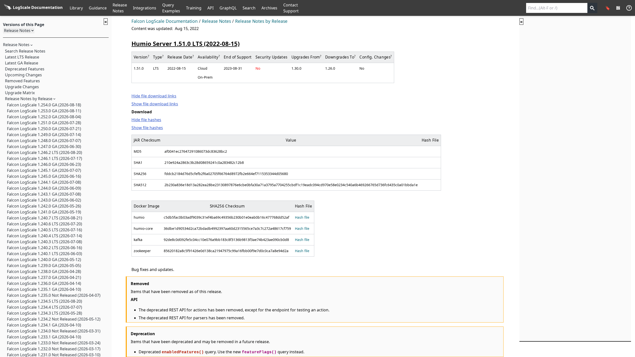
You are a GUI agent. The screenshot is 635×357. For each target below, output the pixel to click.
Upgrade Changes (22, 86)
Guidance (98, 8)
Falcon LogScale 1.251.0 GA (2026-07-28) (44, 122)
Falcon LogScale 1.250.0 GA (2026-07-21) (44, 128)
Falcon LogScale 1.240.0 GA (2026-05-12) (44, 259)
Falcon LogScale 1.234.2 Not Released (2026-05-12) (53, 319)
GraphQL (228, 8)
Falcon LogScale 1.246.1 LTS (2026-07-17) (44, 158)
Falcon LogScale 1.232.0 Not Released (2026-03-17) (53, 349)
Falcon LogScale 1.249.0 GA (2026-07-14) (44, 134)
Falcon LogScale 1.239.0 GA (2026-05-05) (44, 265)
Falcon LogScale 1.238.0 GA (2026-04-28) (44, 271)
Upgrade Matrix (20, 92)
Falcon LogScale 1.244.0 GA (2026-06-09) (44, 188)
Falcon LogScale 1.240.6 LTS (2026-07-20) (44, 224)
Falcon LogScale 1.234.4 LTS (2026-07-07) (44, 307)
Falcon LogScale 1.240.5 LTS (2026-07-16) (44, 230)
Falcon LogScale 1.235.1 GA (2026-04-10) (44, 289)
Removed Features (22, 81)
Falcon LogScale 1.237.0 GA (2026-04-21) (44, 277)
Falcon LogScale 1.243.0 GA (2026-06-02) (44, 200)
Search (249, 8)
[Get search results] (592, 8)
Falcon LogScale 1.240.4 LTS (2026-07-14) (44, 235)
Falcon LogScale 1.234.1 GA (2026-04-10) (44, 325)
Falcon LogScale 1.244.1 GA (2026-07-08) (44, 182)
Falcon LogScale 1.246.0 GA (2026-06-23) (44, 164)
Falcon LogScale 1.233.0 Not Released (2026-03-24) (53, 343)
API (210, 8)
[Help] (629, 8)
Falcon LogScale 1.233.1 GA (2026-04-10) (44, 337)
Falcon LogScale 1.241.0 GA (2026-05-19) (44, 212)
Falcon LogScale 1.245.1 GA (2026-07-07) (44, 170)
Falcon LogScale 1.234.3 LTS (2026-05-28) (44, 313)
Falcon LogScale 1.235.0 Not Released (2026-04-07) (53, 295)
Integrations (144, 8)
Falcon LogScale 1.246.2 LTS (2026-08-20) (44, 152)
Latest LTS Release (22, 57)
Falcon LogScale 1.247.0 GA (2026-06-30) (44, 146)
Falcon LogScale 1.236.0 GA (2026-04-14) (44, 283)
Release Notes (120, 8)
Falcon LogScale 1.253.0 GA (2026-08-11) (44, 111)
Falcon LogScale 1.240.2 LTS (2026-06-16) (44, 247)
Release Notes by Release (28, 98)
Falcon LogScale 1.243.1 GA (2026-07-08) (44, 194)
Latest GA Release (21, 63)
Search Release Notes (25, 51)
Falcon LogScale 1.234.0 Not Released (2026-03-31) (53, 331)
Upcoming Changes (23, 75)
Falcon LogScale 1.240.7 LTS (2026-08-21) (44, 218)
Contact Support (291, 8)
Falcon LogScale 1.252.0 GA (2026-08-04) (44, 116)
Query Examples (171, 8)
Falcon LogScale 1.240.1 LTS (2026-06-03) (44, 253)
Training (193, 8)
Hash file (302, 217)
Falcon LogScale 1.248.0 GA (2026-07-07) (44, 140)
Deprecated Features (24, 69)
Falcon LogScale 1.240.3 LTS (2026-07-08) (44, 241)
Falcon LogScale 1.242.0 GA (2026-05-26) (44, 206)
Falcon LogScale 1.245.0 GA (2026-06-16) (44, 176)
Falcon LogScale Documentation (164, 21)
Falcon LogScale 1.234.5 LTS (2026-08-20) (44, 301)
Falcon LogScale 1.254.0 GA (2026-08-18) (44, 105)
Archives (269, 8)
